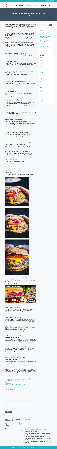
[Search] (50, 25)
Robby (30, 15)
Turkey (7, 382)
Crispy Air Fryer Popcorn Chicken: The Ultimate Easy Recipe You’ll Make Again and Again (45, 33)
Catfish (41, 63)
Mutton (41, 79)
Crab (41, 66)
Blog (20, 422)
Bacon (41, 59)
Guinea (41, 75)
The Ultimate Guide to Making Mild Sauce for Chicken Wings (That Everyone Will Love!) (45, 40)
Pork (41, 82)
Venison (41, 100)
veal (41, 99)
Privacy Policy (48, 5)
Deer (41, 69)
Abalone (41, 57)
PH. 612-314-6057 (50, 1)
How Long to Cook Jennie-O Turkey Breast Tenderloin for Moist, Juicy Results (19, 378)
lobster (41, 78)
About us (37, 5)
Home (16, 5)
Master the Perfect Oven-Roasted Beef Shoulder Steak (34, 423)
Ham (41, 76)
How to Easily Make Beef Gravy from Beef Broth (33, 425)
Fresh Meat (21, 5)
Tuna (41, 96)
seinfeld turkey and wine (9, 383)
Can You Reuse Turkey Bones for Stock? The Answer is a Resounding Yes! (19, 379)
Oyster (41, 81)
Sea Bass (41, 91)
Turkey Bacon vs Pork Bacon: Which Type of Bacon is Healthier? (36, 429)
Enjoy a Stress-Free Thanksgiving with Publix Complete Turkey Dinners (16, 384)
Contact (42, 5)
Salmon (41, 88)
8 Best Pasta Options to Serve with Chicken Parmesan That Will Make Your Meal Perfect (46, 44)
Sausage (41, 90)
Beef (41, 60)
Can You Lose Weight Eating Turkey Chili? (14, 380)
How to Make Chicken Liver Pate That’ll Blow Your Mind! (34, 436)
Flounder (41, 72)
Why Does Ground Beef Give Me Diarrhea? (32, 431)
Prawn (41, 85)
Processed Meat (29, 5)
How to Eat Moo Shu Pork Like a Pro (31, 421)
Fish (41, 70)
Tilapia (41, 94)
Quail (41, 87)
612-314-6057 (7, 429)
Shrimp (41, 93)
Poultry (41, 84)
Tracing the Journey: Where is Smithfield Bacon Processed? (35, 427)
